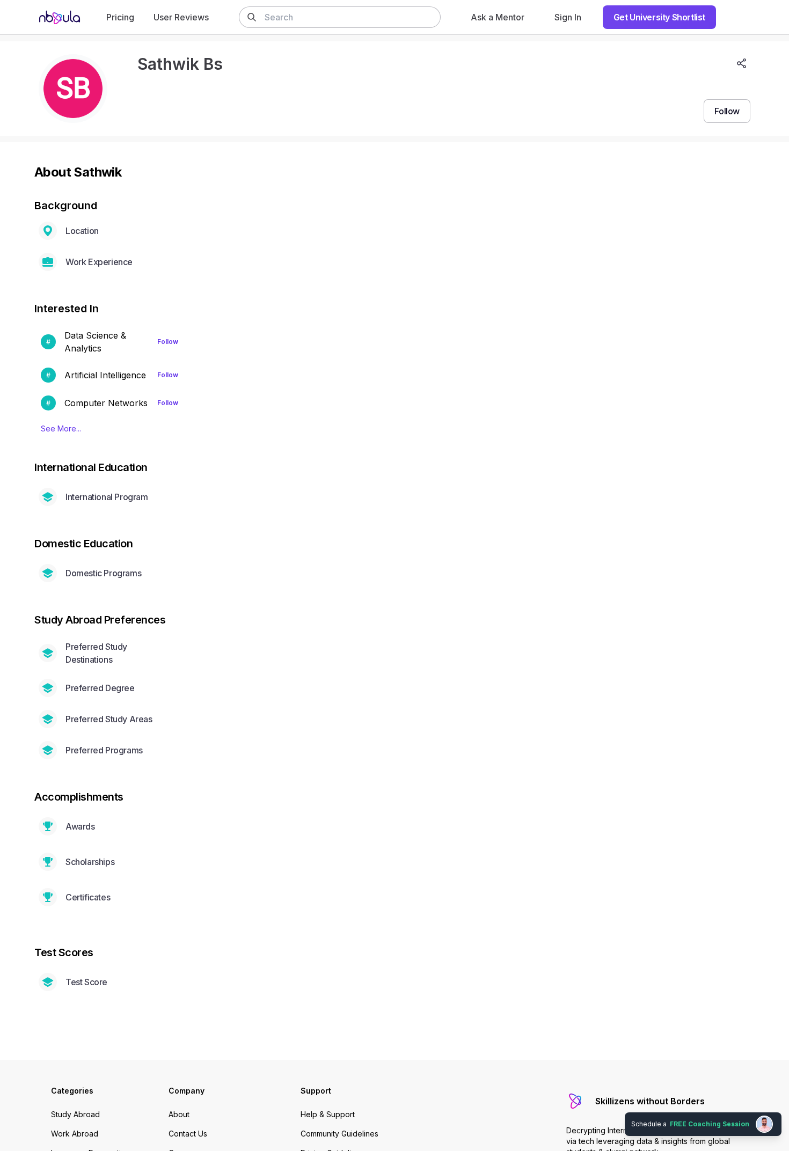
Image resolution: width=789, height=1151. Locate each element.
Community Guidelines (339, 1133)
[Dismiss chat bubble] (779, 1111)
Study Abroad (75, 1114)
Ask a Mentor (497, 17)
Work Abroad (74, 1133)
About (179, 1114)
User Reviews (181, 17)
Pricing (120, 17)
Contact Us (188, 1133)
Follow (167, 342)
